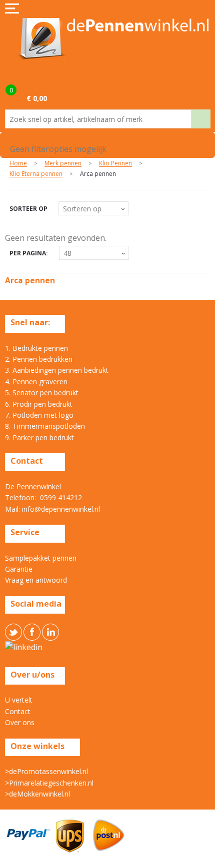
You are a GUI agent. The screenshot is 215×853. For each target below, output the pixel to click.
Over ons (19, 722)
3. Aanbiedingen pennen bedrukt (56, 370)
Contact (17, 711)
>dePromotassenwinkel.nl (46, 771)
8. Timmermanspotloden (45, 426)
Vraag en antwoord (36, 580)
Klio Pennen (115, 163)
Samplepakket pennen (40, 558)
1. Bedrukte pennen (36, 348)
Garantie (18, 569)
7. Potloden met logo (39, 415)
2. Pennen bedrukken (38, 359)
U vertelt (18, 700)
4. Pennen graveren (36, 381)
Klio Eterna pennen (36, 174)
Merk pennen (63, 163)
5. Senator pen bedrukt (41, 392)
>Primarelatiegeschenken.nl (49, 783)
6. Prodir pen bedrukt (38, 404)
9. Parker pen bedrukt (39, 437)
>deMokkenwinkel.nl (37, 794)
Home (18, 163)
